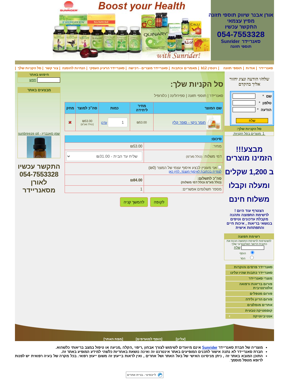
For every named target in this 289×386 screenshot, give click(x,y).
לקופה (159, 202)
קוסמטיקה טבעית (258, 311)
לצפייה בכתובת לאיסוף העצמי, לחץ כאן (195, 171)
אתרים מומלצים (259, 305)
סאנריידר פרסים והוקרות (253, 267)
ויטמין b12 (209, 68)
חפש (32, 80)
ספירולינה (145, 368)
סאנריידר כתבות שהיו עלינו (251, 273)
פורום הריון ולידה (259, 299)
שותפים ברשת (109, 368)
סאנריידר (266, 68)
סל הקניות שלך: (249, 129)
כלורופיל (128, 368)
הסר (242, 258)
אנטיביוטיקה (262, 316)
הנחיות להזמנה (73, 68)
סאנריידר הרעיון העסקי (106, 68)
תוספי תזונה (232, 68)
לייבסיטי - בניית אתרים (141, 374)
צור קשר (51, 68)
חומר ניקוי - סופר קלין (189, 122)
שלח (237, 248)
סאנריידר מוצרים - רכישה (148, 68)
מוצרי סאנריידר (260, 278)
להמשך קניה (134, 202)
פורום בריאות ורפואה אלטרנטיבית (255, 286)
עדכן (104, 122)
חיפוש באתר (39, 75)
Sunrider (209, 347)
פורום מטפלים (261, 294)
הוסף (243, 253)
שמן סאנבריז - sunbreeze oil (39, 133)
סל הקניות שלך (29, 68)
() (182, 168)
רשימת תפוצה (249, 236)
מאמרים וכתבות (184, 68)
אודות (250, 68)
